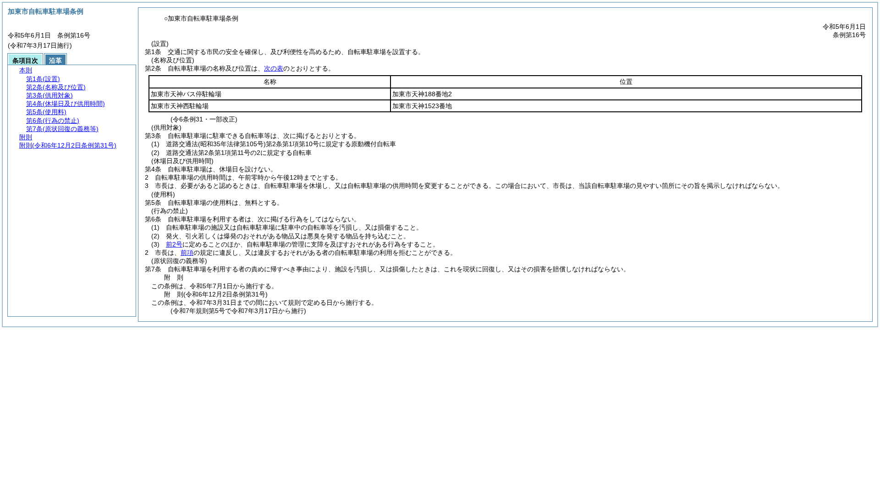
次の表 (273, 68)
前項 (187, 252)
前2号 (174, 244)
